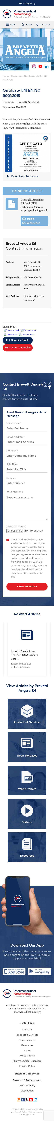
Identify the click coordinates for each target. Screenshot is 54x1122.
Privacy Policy (27, 1066)
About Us (27, 1030)
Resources (16, 76)
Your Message (14, 492)
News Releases (27, 1040)
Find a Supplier (25, 3)
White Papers (27, 1056)
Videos (27, 1051)
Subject (10, 478)
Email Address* (15, 437)
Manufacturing (27, 1086)
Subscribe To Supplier (18, 348)
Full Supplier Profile (17, 340)
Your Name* (13, 423)
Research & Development (27, 1080)
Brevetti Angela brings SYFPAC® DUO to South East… (24, 654)
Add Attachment (16, 527)
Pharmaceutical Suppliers (27, 1061)
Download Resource (25, 176)
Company (12, 451)
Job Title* (12, 464)
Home (6, 76)
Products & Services (27, 1035)
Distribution (27, 1091)
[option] (27, 649)
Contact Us (45, 24)
